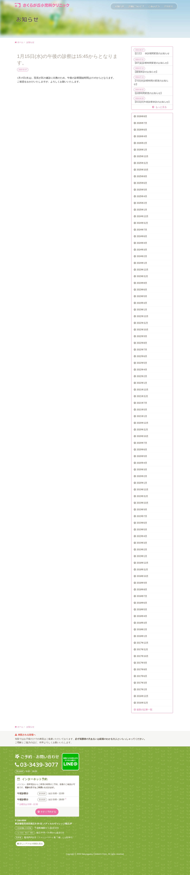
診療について (135, 6)
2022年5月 (142, 363)
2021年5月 (142, 409)
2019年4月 (142, 536)
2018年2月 (142, 629)
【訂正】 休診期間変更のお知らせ (151, 52)
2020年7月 (142, 443)
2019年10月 (142, 503)
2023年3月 (142, 303)
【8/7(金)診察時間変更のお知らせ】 (151, 61)
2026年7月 (142, 123)
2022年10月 (142, 329)
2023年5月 (142, 296)
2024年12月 (142, 216)
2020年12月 (142, 423)
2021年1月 (142, 416)
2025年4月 (142, 196)
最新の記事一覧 (144, 709)
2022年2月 (142, 376)
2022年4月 (142, 369)
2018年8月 (142, 589)
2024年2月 (142, 256)
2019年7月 (142, 516)
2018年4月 (142, 616)
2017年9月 (142, 662)
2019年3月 (142, 543)
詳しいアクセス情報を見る (31, 844)
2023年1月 (142, 309)
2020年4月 (142, 463)
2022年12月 (142, 316)
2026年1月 (142, 149)
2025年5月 (142, 189)
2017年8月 (142, 669)
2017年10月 (142, 656)
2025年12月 (142, 156)
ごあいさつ (153, 6)
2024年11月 (142, 223)
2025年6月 (142, 183)
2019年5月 (142, 529)
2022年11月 (142, 323)
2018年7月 (142, 596)
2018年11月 (142, 569)
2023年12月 (142, 269)
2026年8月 (142, 116)
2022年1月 (142, 383)
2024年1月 (142, 263)
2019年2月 (142, 549)
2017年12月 (142, 642)
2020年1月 (142, 483)
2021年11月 (142, 396)
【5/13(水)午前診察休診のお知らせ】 (152, 100)
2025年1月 (142, 209)
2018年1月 (142, 636)
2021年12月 (142, 389)
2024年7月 (142, 229)
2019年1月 (142, 556)
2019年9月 (142, 509)
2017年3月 (142, 682)
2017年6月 (142, 676)
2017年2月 (142, 689)
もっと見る (161, 107)
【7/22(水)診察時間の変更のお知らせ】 (151, 80)
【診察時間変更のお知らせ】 (148, 91)
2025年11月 (142, 163)
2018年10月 (142, 576)
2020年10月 (142, 436)
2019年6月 (142, 523)
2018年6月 (142, 602)
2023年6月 (142, 289)
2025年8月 (142, 176)
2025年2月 (142, 203)
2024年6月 (142, 236)
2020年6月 (142, 449)
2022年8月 (142, 343)
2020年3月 (142, 469)
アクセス (168, 6)
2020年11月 (142, 429)
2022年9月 (142, 336)
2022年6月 (142, 356)
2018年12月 (142, 563)
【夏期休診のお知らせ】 (146, 70)
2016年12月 (142, 696)
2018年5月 (142, 609)
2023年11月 (142, 276)
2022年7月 (142, 349)
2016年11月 (142, 702)
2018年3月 (142, 622)
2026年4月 (142, 136)
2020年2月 (142, 476)
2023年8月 (142, 283)
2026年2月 (142, 143)
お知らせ (119, 6)
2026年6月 (142, 129)
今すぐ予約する (48, 811)
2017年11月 (142, 649)
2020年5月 (142, 456)
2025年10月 (142, 169)
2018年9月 (142, 583)
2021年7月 (142, 403)
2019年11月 (142, 496)
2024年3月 (142, 249)
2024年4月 (142, 243)
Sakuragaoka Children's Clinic (94, 854)
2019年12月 (142, 489)
